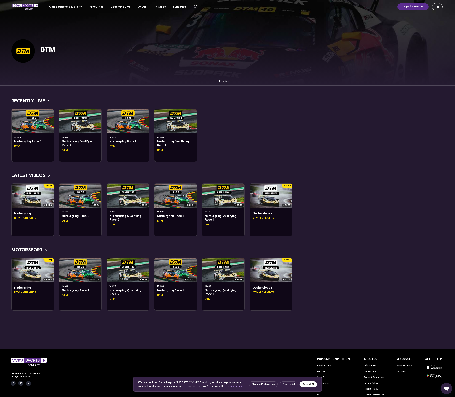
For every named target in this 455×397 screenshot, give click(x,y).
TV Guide (159, 6)
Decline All (289, 384)
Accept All (308, 384)
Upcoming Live (120, 6)
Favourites (96, 6)
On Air (142, 6)
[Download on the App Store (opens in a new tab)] (434, 367)
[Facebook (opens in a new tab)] (13, 383)
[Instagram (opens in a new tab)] (20, 383)
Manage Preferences (263, 384)
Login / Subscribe (413, 6)
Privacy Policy (233, 386)
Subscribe (179, 6)
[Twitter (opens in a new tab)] (28, 383)
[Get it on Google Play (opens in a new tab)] (434, 375)
